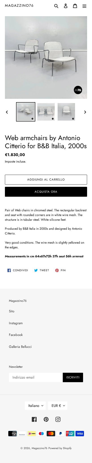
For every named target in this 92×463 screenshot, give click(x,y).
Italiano (33, 405)
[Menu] (84, 5)
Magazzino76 (19, 5)
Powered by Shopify (59, 448)
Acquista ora (46, 192)
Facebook (16, 334)
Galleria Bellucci (20, 346)
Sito (11, 311)
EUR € (56, 405)
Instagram (16, 323)
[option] (26, 112)
